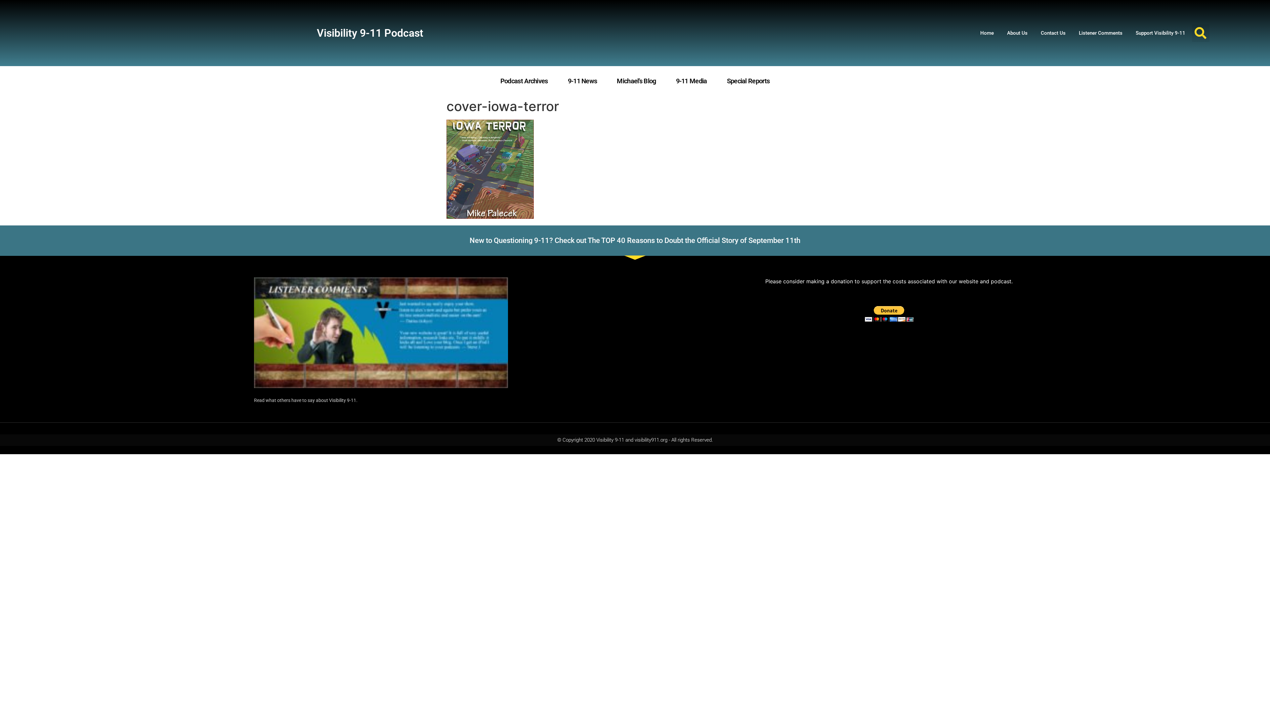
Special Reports (748, 81)
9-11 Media (691, 81)
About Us (1017, 33)
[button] (1200, 33)
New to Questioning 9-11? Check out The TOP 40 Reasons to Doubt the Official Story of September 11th (635, 240)
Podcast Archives (524, 81)
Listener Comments (1100, 33)
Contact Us (1053, 33)
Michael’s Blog (636, 81)
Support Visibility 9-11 (1160, 33)
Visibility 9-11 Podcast (370, 33)
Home (987, 33)
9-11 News (582, 81)
